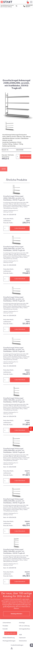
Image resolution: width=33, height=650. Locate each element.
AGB (20, 634)
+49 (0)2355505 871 (29, 6)
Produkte (5, 625)
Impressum (22, 637)
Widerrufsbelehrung (9, 637)
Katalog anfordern (16, 613)
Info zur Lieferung (24, 625)
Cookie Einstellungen (17, 645)
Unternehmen (7, 622)
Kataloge (22, 622)
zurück (3, 169)
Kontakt (5, 629)
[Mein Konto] (12, 648)
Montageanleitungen (9, 641)
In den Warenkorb (25, 156)
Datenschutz (23, 641)
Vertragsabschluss (24, 629)
